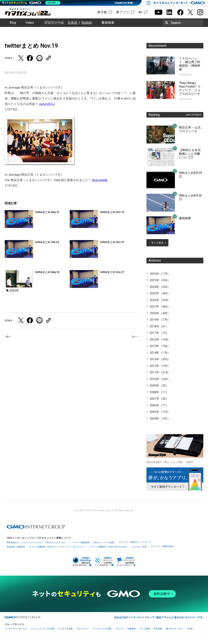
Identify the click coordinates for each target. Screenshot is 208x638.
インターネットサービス (16, 628)
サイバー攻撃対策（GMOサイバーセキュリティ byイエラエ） (57, 547)
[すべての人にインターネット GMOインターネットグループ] (179, 3)
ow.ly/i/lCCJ (47, 104)
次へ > (135, 336)
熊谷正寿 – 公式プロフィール (190, 129)
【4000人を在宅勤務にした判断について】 (190, 153)
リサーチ (119, 628)
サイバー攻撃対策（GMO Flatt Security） (109, 547)
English (86, 23)
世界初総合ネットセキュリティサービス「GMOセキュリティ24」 (37, 542)
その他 (189, 628)
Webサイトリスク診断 (104, 542)
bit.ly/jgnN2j (99, 180)
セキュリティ (83, 628)
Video (30, 23)
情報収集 (131, 628)
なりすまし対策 (139, 547)
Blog (13, 23)
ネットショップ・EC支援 (42, 628)
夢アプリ (122, 12)
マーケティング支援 (102, 628)
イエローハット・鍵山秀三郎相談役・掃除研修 (189, 64)
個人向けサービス (174, 628)
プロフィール (54, 23)
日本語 (72, 23)
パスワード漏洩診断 (80, 542)
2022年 (14, 290)
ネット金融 (145, 628)
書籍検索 (107, 23)
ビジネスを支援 (65, 628)
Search (176, 23)
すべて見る (157, 242)
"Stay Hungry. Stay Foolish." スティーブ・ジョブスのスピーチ (190, 88)
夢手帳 (102, 12)
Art (140, 12)
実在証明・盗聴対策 (16, 547)
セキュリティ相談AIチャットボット (134, 542)
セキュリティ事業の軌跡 (162, 546)
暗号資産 (158, 628)
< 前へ (8, 336)
